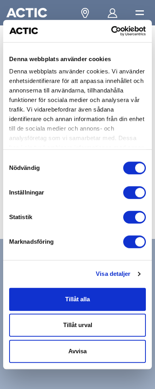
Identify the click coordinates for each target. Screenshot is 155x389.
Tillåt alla (77, 299)
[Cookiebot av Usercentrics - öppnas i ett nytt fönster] (111, 31)
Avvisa (77, 351)
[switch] (134, 192)
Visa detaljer (113, 273)
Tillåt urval (77, 325)
